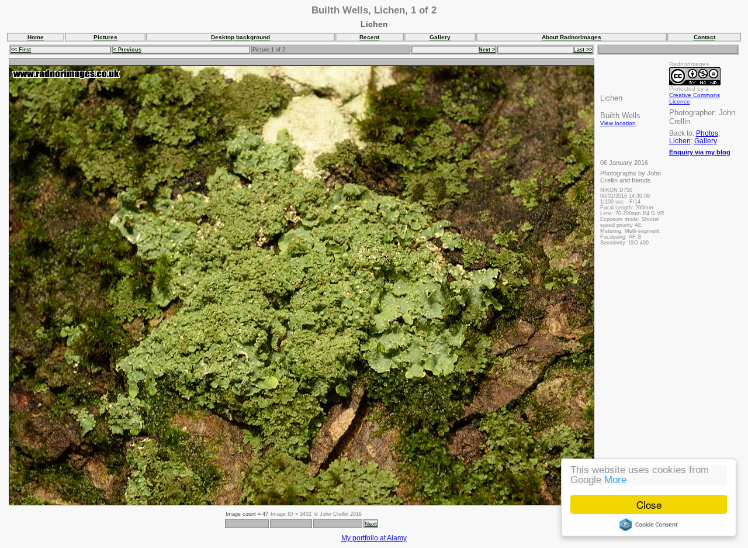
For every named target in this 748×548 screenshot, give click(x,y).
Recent (369, 37)
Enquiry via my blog (699, 152)
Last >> (582, 50)
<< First (21, 50)
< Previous (127, 50)
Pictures (105, 37)
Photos (707, 133)
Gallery (440, 37)
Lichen (680, 140)
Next (371, 524)
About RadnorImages (571, 37)
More (615, 479)
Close (649, 504)
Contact (704, 37)
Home (35, 37)
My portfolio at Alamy (374, 538)
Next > (487, 50)
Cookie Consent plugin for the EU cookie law (648, 524)
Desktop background (240, 37)
